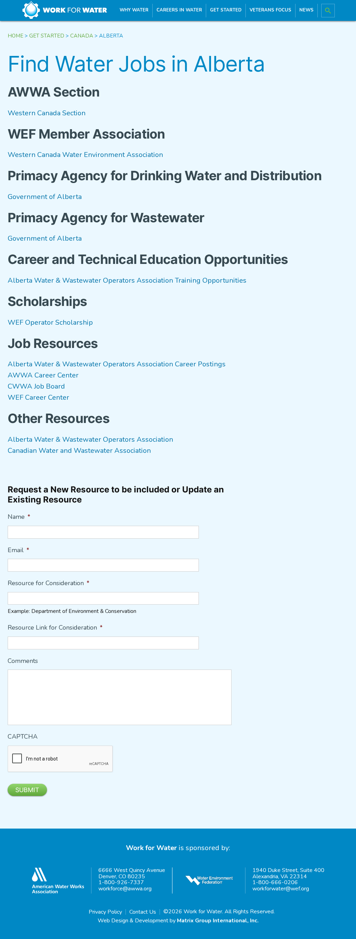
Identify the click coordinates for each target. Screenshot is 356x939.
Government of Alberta (45, 196)
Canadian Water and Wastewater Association (79, 450)
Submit (27, 789)
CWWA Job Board (36, 386)
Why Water (134, 10)
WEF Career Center (38, 397)
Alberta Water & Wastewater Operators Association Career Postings (117, 364)
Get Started (226, 10)
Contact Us (142, 912)
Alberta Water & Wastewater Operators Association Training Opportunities (127, 280)
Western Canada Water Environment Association (85, 154)
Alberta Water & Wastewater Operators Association (90, 439)
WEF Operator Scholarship (50, 322)
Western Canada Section (47, 113)
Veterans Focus (270, 10)
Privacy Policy (105, 912)
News (306, 10)
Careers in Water (179, 10)
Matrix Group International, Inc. (218, 920)
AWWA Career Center (43, 375)
